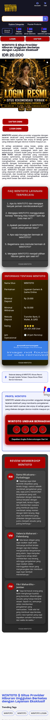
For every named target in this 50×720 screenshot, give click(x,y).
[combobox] (22, 18)
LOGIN (12, 39)
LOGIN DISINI (15, 129)
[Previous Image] (2, 84)
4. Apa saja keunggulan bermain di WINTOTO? (25, 236)
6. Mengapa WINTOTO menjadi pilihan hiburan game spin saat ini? (25, 255)
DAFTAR (37, 39)
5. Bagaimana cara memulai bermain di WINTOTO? (25, 245)
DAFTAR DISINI (15, 122)
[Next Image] (48, 84)
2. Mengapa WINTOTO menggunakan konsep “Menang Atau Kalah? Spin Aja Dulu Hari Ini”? (25, 216)
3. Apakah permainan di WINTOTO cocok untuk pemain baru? (25, 226)
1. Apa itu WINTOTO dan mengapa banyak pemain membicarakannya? (25, 204)
